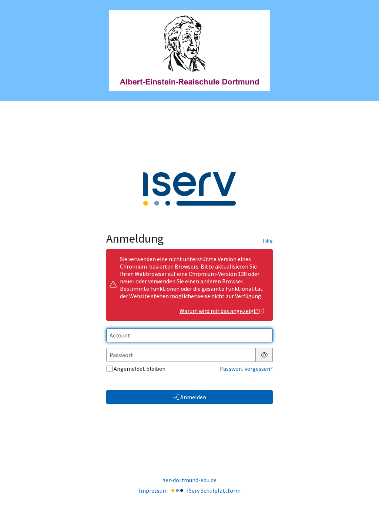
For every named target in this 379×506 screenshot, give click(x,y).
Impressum (153, 490)
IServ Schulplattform (214, 490)
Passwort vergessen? (246, 368)
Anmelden (193, 397)
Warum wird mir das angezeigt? (219, 310)
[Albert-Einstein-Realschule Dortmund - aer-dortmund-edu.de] (189, 50)
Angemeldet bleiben (139, 368)
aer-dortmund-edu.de (189, 480)
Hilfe (268, 240)
